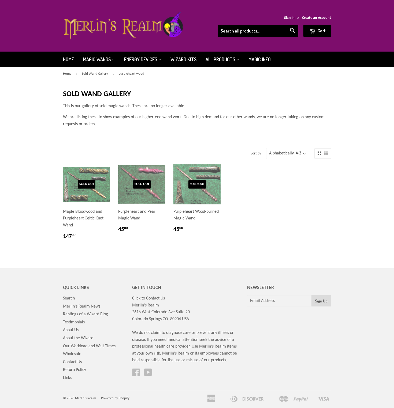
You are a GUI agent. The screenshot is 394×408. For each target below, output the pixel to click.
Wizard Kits (183, 59)
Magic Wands (97, 59)
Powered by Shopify (115, 398)
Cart (321, 30)
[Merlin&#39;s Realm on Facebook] (136, 374)
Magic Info (259, 59)
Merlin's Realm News (81, 306)
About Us (71, 330)
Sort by (256, 153)
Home (68, 59)
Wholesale (72, 354)
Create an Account (316, 18)
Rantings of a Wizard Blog (85, 314)
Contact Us (72, 362)
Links (67, 378)
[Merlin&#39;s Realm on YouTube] (148, 374)
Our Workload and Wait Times (89, 346)
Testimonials (74, 322)
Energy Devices (141, 59)
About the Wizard (78, 338)
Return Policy (74, 370)
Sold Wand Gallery (95, 73)
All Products (221, 59)
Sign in (289, 18)
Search (69, 298)
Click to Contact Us (148, 298)
